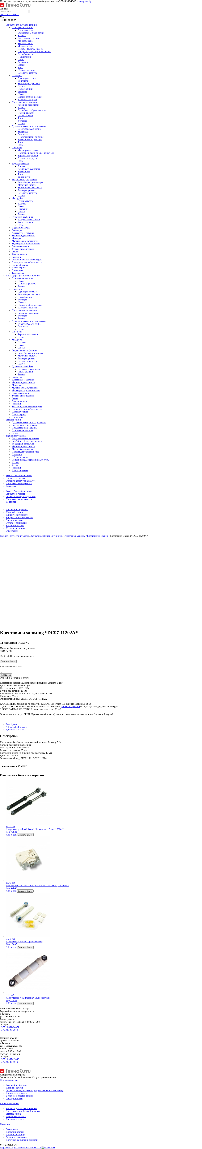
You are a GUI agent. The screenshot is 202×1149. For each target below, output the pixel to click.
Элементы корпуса (27, 73)
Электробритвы (20, 265)
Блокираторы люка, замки (31, 33)
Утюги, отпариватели (23, 249)
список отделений (71, 706)
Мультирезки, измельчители (26, 243)
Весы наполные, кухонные (25, 438)
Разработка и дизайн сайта (21, 1147)
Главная (4, 536)
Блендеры (17, 230)
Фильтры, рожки (26, 190)
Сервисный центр (9, 1080)
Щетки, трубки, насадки (30, 97)
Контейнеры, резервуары (30, 182)
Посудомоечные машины (24, 102)
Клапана (22, 35)
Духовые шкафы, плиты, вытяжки (29, 126)
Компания (5, 1124)
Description (11, 724)
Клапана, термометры (29, 169)
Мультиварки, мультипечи (25, 241)
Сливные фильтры (27, 283)
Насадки (22, 203)
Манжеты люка (25, 43)
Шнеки (21, 211)
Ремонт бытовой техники (19, 475)
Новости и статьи (15, 525)
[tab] (104, 724)
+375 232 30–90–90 (9, 1062)
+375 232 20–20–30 (9, 1030)
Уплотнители (24, 177)
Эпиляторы (17, 270)
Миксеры (16, 238)
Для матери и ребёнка (23, 233)
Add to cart (6, 675)
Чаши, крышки (25, 222)
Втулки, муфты (25, 201)
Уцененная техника (16, 435)
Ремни (21, 59)
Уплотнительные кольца (30, 187)
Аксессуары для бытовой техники (23, 275)
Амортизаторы (25, 30)
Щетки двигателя (26, 70)
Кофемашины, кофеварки (24, 179)
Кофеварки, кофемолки (23, 443)
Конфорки (23, 131)
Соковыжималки (20, 246)
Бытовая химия (13, 419)
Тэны (20, 67)
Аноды (21, 166)
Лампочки (23, 134)
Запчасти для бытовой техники (21, 25)
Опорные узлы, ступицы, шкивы (34, 51)
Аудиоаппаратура (21, 227)
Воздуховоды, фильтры (29, 129)
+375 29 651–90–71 (9, 1027)
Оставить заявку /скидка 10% (20, 480)
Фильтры (22, 91)
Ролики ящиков (25, 115)
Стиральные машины (22, 27)
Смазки (21, 65)
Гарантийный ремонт (17, 509)
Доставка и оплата (15, 729)
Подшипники (24, 57)
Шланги (22, 94)
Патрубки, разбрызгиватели (32, 110)
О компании (12, 531)
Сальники (23, 62)
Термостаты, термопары (30, 139)
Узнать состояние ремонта (19, 483)
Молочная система (27, 185)
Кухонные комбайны (22, 217)
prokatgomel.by (84, 1)
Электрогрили (19, 267)
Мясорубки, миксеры (22, 449)
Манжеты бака (25, 41)
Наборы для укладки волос (25, 451)
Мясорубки (17, 198)
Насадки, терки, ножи (29, 219)
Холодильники (19, 254)
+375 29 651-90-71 (10, 14)
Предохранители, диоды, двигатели (36, 153)
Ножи (21, 206)
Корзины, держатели (28, 105)
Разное (21, 123)
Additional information (16, 727)
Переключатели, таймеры (30, 137)
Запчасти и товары (15, 478)
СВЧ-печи (17, 147)
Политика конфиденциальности (22, 1140)
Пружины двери (26, 113)
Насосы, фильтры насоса (30, 49)
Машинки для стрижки (23, 235)
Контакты (11, 486)
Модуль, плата (25, 46)
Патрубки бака (25, 54)
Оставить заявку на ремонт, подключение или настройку (34, 1090)
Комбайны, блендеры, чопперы (27, 441)
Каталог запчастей (9, 1103)
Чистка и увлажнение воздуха (27, 259)
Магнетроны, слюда (28, 150)
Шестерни (23, 209)
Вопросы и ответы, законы (19, 517)
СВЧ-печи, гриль (20, 457)
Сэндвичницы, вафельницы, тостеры (30, 459)
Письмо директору (15, 528)
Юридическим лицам (17, 515)
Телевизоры (18, 273)
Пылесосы (17, 75)
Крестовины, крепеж (28, 38)
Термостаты (24, 171)
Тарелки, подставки (28, 155)
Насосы (21, 86)
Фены (15, 251)
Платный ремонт (14, 512)
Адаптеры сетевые (27, 78)
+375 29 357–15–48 (9, 1059)
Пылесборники (25, 89)
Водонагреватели (20, 163)
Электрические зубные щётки (27, 262)
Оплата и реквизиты (16, 523)
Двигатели (23, 81)
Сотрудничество (14, 520)
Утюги (15, 462)
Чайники (16, 257)
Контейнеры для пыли (29, 83)
